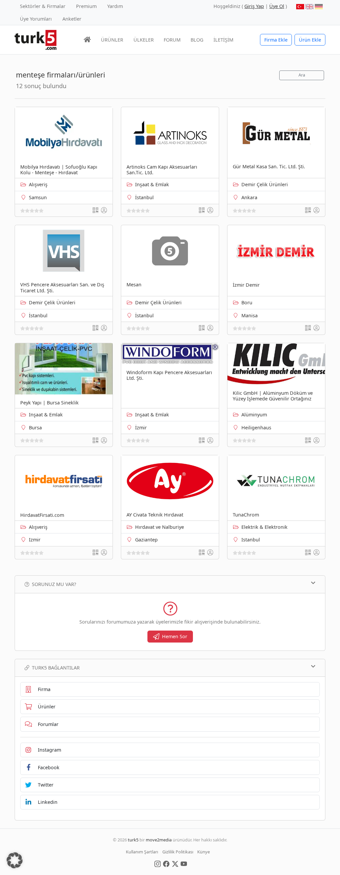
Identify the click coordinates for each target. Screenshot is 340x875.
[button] (14, 860)
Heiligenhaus (256, 427)
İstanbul (144, 197)
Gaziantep (146, 539)
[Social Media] (157, 863)
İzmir (141, 427)
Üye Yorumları (36, 19)
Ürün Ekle (310, 40)
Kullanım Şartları (142, 852)
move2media (159, 840)
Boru (246, 302)
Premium (86, 6)
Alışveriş (38, 184)
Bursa (35, 427)
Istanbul (250, 539)
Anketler (71, 19)
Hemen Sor (174, 636)
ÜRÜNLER (112, 40)
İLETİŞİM (223, 40)
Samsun (38, 197)
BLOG (197, 40)
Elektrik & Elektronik (264, 527)
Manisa (249, 315)
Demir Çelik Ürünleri (264, 184)
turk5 (133, 840)
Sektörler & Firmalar (42, 6)
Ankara (249, 197)
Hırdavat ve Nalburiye (159, 527)
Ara (301, 75)
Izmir (35, 539)
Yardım (115, 6)
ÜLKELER (143, 40)
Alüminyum (254, 414)
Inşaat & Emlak (152, 184)
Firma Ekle (276, 40)
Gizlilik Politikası (177, 852)
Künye (203, 852)
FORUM (172, 40)
